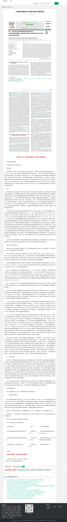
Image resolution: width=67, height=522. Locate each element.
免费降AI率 (33, 469)
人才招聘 (54, 506)
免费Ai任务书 (27, 469)
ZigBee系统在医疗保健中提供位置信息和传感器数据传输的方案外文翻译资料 (24, 494)
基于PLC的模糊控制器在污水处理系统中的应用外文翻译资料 (21, 496)
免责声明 (48, 508)
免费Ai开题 (20, 469)
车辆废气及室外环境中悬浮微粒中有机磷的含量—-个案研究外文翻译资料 (23, 490)
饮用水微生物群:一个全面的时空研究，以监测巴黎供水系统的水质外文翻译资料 (25, 480)
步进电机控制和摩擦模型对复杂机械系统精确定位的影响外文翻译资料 (23, 482)
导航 (11, 1)
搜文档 (56, 3)
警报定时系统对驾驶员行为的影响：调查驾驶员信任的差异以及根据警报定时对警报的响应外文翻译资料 (31, 486)
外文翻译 (9, 7)
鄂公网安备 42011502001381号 (44, 520)
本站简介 (48, 506)
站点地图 (53, 520)
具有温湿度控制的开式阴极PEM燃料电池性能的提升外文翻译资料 (22, 484)
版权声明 (60, 506)
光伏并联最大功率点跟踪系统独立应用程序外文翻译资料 (20, 498)
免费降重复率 (40, 469)
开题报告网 (3, 7)
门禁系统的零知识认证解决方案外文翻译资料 (17, 488)
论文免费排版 (47, 469)
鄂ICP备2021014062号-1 (32, 520)
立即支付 (23, 466)
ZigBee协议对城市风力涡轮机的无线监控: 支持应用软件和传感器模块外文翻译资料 (26, 492)
